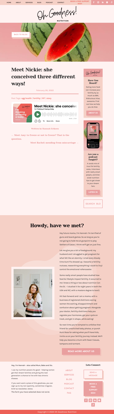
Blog (39, 2)
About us (93, 113)
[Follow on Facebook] (94, 2)
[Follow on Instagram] (98, 2)
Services (29, 2)
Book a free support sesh (93, 388)
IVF (43, 98)
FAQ (69, 393)
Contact (60, 2)
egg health (26, 98)
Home (9, 2)
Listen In (93, 192)
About (18, 2)
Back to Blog (20, 35)
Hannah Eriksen (50, 129)
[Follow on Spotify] (107, 2)
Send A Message (93, 374)
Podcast (49, 2)
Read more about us (81, 351)
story (49, 98)
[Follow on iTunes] (111, 2)
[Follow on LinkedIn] (102, 2)
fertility (36, 98)
